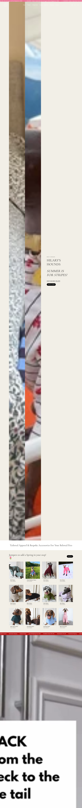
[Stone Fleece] (16, 593)
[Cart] (78, 5)
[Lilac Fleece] (66, 593)
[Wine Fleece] (49, 570)
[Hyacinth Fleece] (49, 616)
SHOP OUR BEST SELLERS (53, 281)
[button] (24, 5)
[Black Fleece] (33, 593)
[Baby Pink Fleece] (66, 616)
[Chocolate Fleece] (33, 616)
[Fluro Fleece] (66, 570)
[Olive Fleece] (49, 593)
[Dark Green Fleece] (16, 616)
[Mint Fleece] (16, 570)
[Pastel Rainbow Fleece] (33, 570)
